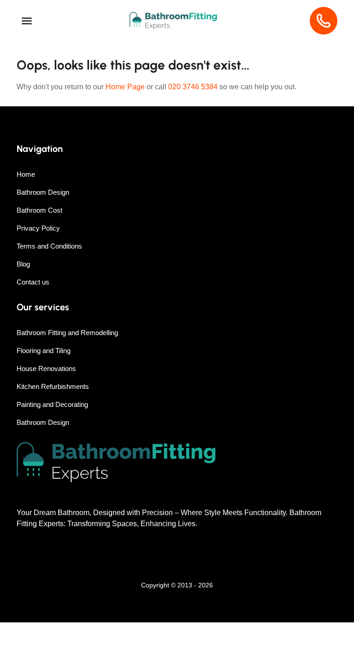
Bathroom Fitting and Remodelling (67, 333)
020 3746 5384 (193, 87)
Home (26, 174)
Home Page (125, 87)
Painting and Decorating (52, 404)
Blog (23, 264)
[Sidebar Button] (27, 21)
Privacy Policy (38, 228)
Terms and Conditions (49, 246)
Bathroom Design (43, 192)
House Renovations (46, 368)
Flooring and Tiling (44, 350)
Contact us (33, 282)
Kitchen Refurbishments (53, 386)
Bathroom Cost (39, 210)
